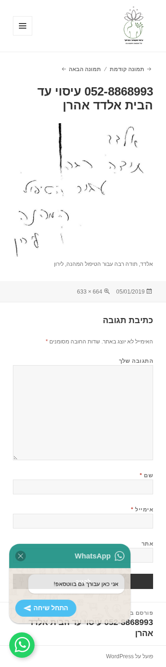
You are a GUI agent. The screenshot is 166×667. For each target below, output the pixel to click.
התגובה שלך (136, 361)
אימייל (142, 509)
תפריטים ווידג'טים (22, 35)
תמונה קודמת (127, 69)
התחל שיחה (57, 606)
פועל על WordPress (129, 656)
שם (146, 475)
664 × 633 (89, 291)
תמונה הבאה (85, 69)
